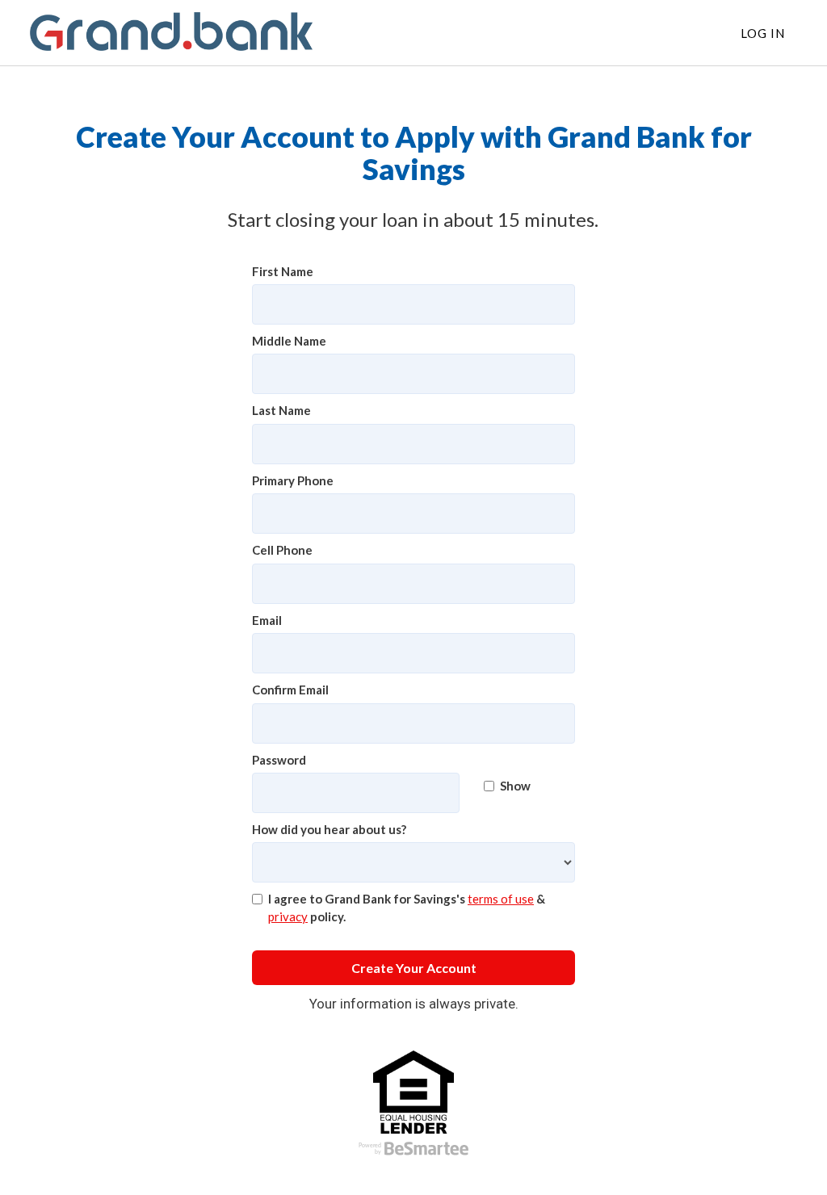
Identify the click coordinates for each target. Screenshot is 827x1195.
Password (279, 760)
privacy (288, 916)
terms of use (501, 898)
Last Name (281, 410)
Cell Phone (282, 550)
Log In (763, 33)
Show (515, 785)
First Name (282, 271)
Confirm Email (290, 689)
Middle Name (289, 340)
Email (267, 620)
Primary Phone (293, 480)
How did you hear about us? (329, 829)
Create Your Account (413, 967)
